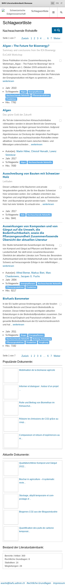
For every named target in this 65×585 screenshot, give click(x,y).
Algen (23, 92)
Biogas (23, 335)
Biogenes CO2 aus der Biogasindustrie (38, 511)
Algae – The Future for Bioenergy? (29, 50)
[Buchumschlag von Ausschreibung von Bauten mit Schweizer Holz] (60, 187)
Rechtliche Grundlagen (39, 583)
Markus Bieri (37, 272)
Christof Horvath (39, 151)
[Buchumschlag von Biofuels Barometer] (60, 304)
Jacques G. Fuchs (30, 276)
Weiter (57, 38)
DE (53, 3)
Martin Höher (23, 151)
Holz (23, 215)
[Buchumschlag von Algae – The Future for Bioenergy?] (60, 60)
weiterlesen (8, 81)
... (44, 38)
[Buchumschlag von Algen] (60, 120)
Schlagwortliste (39, 11)
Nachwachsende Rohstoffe (18, 95)
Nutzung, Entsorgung (41, 339)
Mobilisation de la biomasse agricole (37, 370)
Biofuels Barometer (16, 298)
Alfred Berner (23, 272)
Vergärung (43, 342)
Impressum (59, 583)
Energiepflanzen (36, 92)
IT (61, 3)
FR (57, 3)
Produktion (11, 99)
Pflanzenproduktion (41, 95)
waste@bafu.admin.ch (13, 583)
